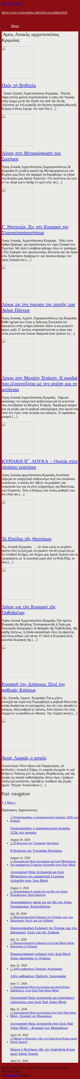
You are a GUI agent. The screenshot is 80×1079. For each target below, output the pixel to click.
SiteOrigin (12, 1075)
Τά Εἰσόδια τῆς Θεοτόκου (26, 539)
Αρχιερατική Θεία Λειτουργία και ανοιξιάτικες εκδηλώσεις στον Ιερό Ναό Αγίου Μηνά (42, 1000)
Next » (11, 802)
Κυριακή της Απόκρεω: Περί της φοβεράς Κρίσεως (33, 687)
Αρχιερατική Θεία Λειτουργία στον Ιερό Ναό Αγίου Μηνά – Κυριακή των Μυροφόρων (41, 1026)
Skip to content (12, 3)
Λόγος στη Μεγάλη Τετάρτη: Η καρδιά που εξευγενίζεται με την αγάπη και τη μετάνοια (39, 383)
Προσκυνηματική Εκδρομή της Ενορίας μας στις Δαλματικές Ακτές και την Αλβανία (43, 930)
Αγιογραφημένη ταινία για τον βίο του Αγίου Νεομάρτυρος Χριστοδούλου (41, 904)
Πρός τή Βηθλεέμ (19, 85)
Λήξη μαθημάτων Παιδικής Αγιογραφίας (38, 976)
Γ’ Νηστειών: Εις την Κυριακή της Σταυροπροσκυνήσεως (35, 229)
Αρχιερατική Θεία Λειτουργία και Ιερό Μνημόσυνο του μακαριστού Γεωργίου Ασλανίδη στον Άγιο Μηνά (37, 876)
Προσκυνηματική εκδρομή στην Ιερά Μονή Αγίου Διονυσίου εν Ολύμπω (40, 956)
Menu (15, 26)
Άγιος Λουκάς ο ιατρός (24, 758)
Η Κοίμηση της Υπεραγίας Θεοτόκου (36, 851)
